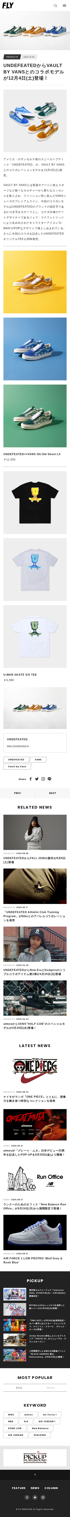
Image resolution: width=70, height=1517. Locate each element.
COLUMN (51, 1488)
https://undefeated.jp (18, 746)
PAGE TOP (35, 1475)
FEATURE (19, 1488)
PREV (17, 793)
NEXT (52, 793)
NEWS (35, 1488)
